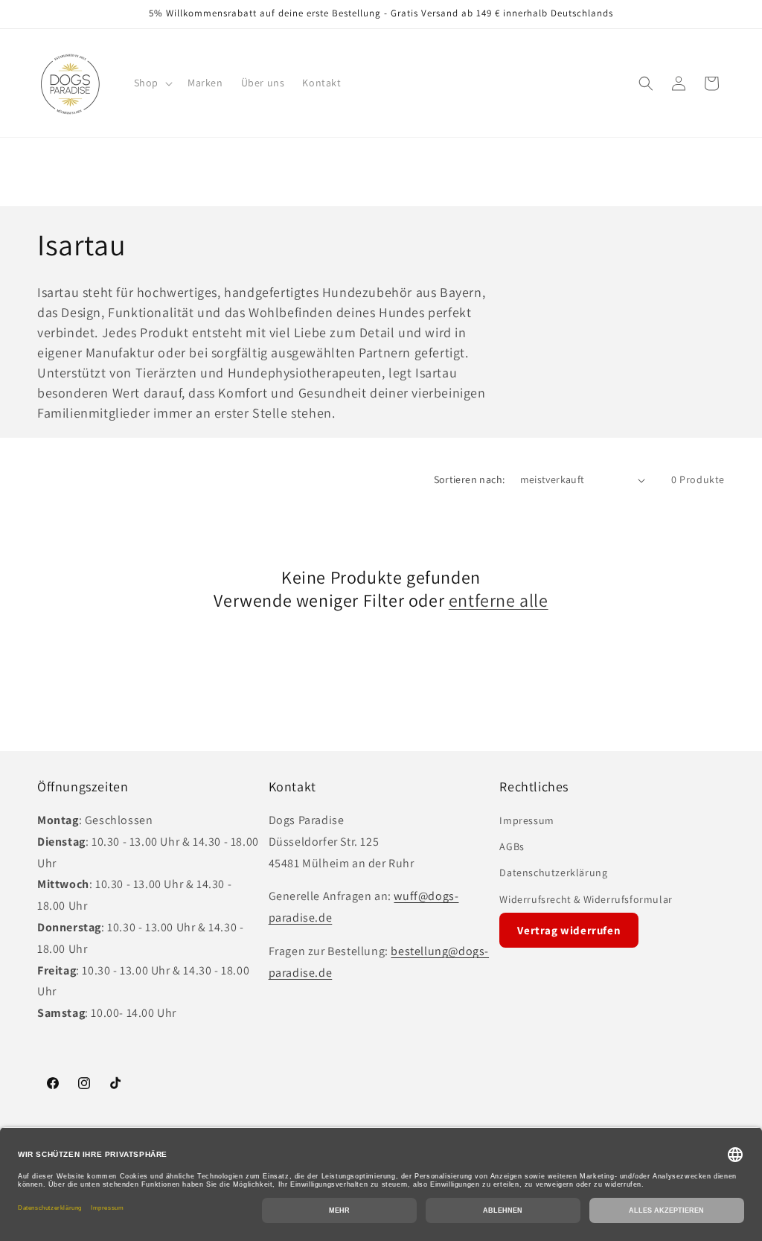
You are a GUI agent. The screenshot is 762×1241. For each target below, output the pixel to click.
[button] (152, 82)
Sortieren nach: (469, 479)
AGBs (511, 846)
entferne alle (498, 600)
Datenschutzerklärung (553, 872)
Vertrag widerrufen (569, 930)
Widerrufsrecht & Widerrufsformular (585, 899)
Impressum (526, 820)
